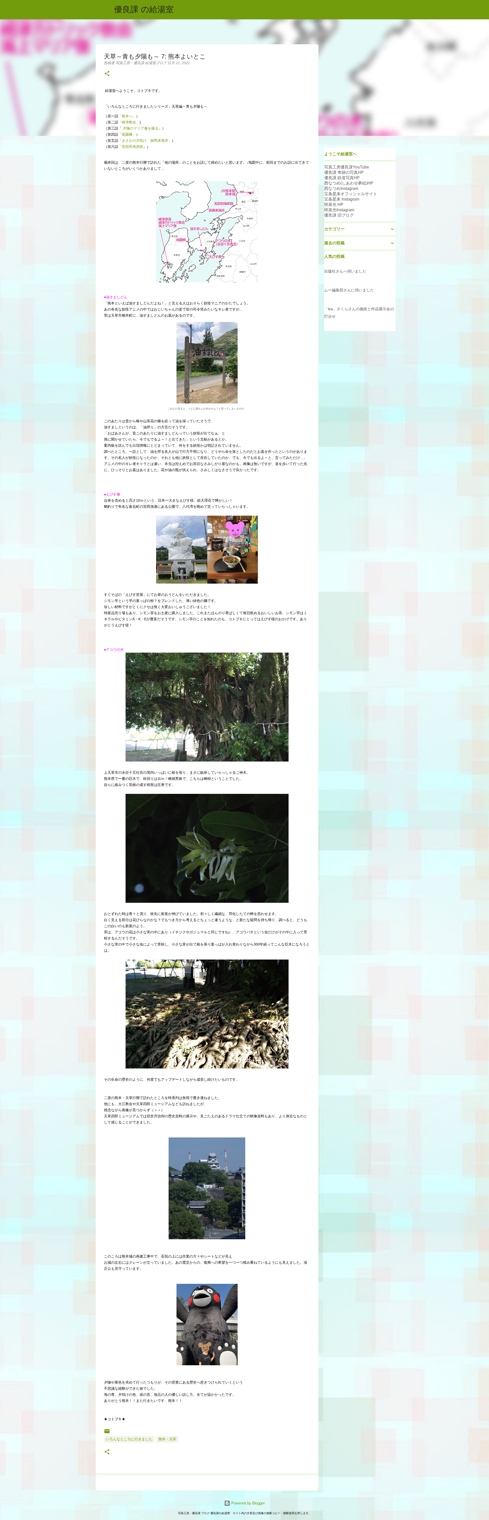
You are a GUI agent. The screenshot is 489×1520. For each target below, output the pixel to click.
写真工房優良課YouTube (346, 167)
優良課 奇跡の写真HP (344, 172)
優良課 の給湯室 (144, 9)
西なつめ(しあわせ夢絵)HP (348, 183)
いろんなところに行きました (129, 1439)
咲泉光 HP (333, 204)
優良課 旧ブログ (339, 215)
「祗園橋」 (127, 134)
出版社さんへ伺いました (345, 271)
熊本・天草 (167, 1439)
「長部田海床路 (130, 147)
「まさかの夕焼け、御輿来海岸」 (145, 140)
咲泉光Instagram (339, 210)
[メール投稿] (107, 1433)
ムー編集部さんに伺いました (349, 290)
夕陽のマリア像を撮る (140, 128)
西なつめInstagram (341, 188)
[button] (107, 74)
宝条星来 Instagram (341, 199)
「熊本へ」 (127, 116)
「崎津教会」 (129, 122)
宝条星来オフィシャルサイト (350, 194)
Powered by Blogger (247, 1503)
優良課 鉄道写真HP (342, 178)
